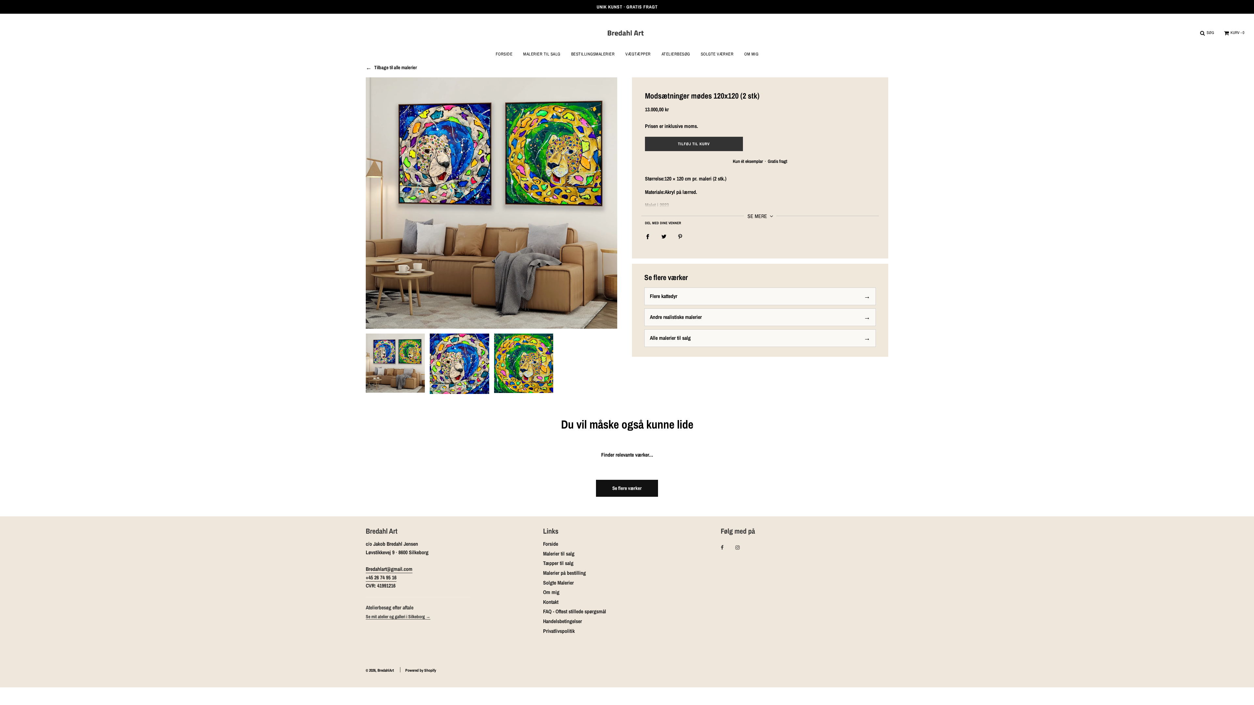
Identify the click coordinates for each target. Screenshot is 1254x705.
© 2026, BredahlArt (380, 670)
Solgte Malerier (558, 582)
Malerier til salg (558, 553)
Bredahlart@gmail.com (389, 568)
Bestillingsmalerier (593, 54)
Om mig (751, 54)
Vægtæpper (638, 54)
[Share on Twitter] (663, 236)
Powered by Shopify (420, 670)
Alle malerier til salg (670, 337)
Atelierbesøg (676, 54)
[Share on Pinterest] (680, 236)
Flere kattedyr (663, 296)
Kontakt (550, 601)
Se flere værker (627, 488)
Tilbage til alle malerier (395, 67)
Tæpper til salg (558, 563)
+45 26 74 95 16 (381, 577)
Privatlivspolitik (559, 630)
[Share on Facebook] (647, 236)
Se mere (758, 216)
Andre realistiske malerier (676, 317)
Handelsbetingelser (562, 621)
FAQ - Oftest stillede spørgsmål (574, 611)
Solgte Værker (717, 54)
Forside (504, 54)
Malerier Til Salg (541, 54)
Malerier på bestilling (564, 572)
